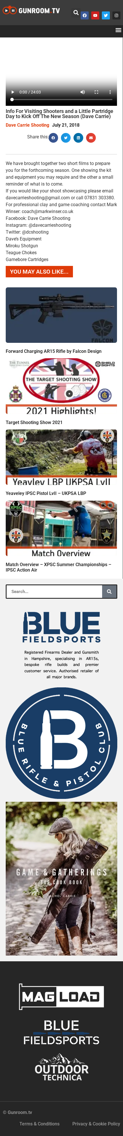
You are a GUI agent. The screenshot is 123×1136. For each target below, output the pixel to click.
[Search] (109, 591)
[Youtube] (95, 15)
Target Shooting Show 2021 (34, 422)
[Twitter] (106, 15)
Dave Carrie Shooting (27, 125)
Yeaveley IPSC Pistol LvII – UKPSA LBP (46, 493)
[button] (76, 12)
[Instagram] (116, 15)
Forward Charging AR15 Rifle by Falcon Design (54, 351)
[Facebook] (85, 15)
